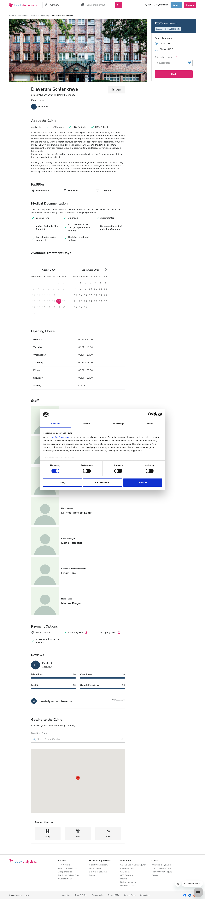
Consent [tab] (55, 423)
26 (43, 307)
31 (33, 313)
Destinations (22, 15)
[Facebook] (184, 895)
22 (80, 301)
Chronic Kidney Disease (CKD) (133, 865)
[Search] (118, 5)
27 (48, 307)
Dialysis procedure (128, 882)
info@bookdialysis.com (161, 865)
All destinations (65, 879)
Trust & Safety (81, 895)
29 (58, 307)
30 (63, 307)
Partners (93, 875)
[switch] (87, 471)
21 (75, 301)
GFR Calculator (126, 875)
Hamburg (45, 15)
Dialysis (123, 879)
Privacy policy (98, 895)
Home (11, 15)
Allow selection (102, 482)
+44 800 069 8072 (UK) (161, 872)
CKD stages (125, 872)
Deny (62, 482)
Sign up (190, 5)
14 (75, 295)
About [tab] (150, 423)
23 (85, 301)
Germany (34, 15)
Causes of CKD (126, 868)
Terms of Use (114, 895)
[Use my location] (122, 739)
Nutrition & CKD (127, 886)
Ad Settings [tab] (118, 423)
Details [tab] (86, 423)
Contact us (144, 895)
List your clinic (161, 4)
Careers (154, 875)
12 (100, 288)
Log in (176, 5)
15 (80, 295)
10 (90, 288)
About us (66, 895)
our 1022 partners (60, 437)
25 (95, 301)
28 (53, 307)
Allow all (142, 482)
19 (100, 295)
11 (95, 288)
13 (105, 288)
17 (90, 295)
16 (85, 295)
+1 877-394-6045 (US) (161, 868)
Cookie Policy (130, 895)
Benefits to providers (98, 872)
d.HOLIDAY (114, 162)
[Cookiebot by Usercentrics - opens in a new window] (150, 414)
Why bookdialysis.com (68, 868)
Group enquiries (65, 872)
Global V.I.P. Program (98, 865)
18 (95, 295)
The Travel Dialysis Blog (68, 875)
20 (105, 295)
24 (90, 301)
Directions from (39, 733)
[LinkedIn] (189, 895)
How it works (64, 865)
